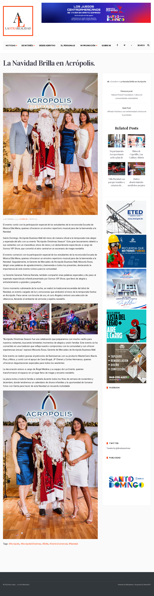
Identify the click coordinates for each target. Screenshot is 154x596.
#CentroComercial (58, 544)
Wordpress (130, 584)
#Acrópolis (14, 544)
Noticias (9, 45)
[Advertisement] (57, 558)
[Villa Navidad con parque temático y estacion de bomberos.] (116, 174)
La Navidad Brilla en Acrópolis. (49, 63)
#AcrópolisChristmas (31, 544)
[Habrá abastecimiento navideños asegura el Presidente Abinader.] (136, 174)
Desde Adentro (47, 45)
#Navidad (73, 544)
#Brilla (45, 544)
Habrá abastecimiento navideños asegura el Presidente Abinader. (136, 185)
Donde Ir (24, 219)
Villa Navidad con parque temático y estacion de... (116, 182)
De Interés (26, 45)
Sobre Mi (106, 45)
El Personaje (68, 45)
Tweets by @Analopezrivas (118, 448)
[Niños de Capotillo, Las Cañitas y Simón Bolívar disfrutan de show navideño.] (136, 147)
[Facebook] (117, 45)
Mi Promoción (86, 45)
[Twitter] (124, 45)
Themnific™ (147, 584)
